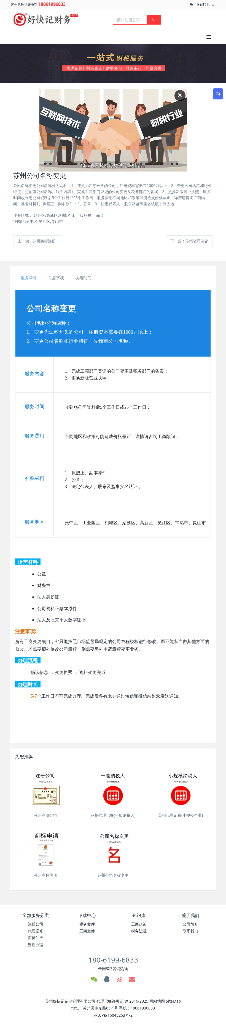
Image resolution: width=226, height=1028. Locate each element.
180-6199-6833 (113, 960)
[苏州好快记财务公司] (46, 19)
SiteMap (173, 1001)
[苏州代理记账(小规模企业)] (180, 787)
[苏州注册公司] (45, 787)
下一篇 (189, 241)
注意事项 (56, 277)
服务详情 (28, 277)
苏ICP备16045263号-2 (113, 1015)
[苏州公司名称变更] (113, 847)
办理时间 (84, 277)
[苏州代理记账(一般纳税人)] (113, 787)
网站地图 (157, 1001)
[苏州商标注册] (45, 847)
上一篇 (37, 241)
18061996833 (52, 4)
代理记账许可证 (109, 1001)
